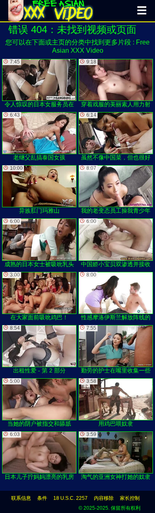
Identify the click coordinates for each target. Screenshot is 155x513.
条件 (42, 498)
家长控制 (130, 498)
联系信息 (21, 498)
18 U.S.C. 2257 (70, 498)
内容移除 (104, 498)
